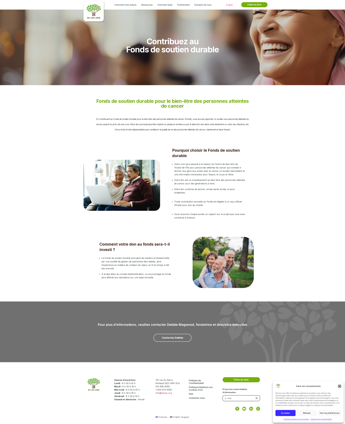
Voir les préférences (329, 413)
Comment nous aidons (125, 5)
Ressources (147, 5)
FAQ (191, 394)
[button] (339, 386)
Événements (183, 5)
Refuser (307, 413)
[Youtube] (244, 409)
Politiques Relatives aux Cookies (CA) (201, 388)
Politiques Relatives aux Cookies (296, 419)
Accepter (285, 413)
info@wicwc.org (164, 393)
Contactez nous (197, 398)
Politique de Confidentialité (321, 419)
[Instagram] (258, 409)
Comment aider (165, 5)
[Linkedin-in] (251, 409)
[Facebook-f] (237, 409)
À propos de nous (202, 5)
